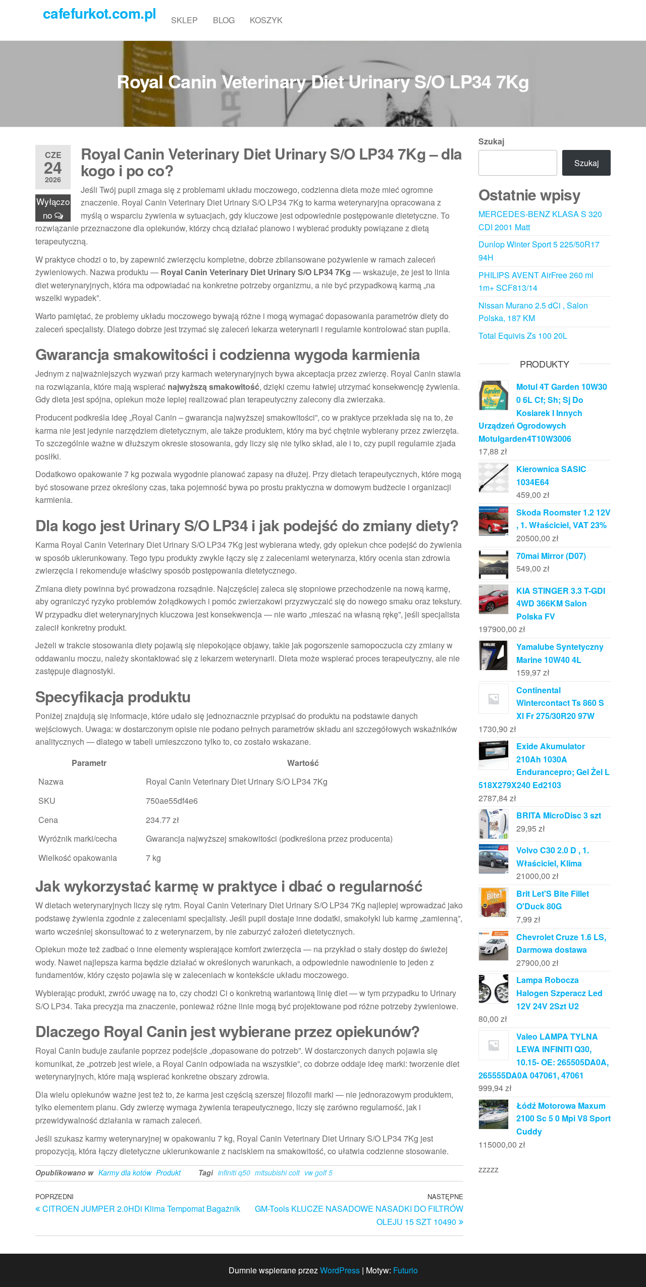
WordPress (340, 1270)
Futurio (405, 1270)
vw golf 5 (318, 1172)
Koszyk (266, 20)
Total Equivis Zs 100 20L (522, 335)
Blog (224, 20)
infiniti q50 (234, 1172)
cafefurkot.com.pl (99, 13)
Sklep (184, 20)
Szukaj (491, 141)
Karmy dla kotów (124, 1172)
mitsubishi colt (277, 1172)
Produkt (168, 1172)
